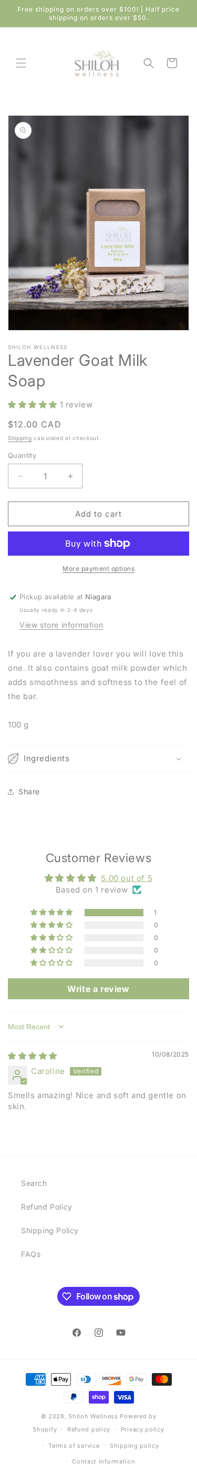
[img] (32, 1056)
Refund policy (88, 1429)
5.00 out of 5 (126, 878)
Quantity (22, 455)
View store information (61, 624)
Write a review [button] (98, 989)
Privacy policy (142, 1429)
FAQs (30, 1254)
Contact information (103, 1461)
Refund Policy (46, 1206)
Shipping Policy (50, 1230)
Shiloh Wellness (93, 1416)
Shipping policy (134, 1445)
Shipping (20, 438)
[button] (21, 63)
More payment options (98, 568)
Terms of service (73, 1445)
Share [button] (29, 791)
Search (34, 1183)
